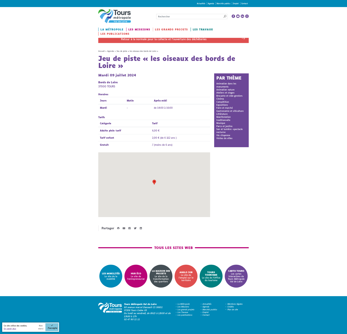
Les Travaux (203, 29)
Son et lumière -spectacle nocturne (229, 130)
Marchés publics (223, 3)
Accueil (101, 51)
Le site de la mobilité (111, 276)
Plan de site (232, 309)
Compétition (222, 101)
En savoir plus (10, 329)
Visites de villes (224, 138)
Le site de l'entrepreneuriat (136, 276)
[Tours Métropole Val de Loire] (114, 16)
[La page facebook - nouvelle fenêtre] (233, 16)
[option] (110, 276)
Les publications (114, 33)
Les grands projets (171, 29)
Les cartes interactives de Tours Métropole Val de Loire (236, 276)
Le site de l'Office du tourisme (211, 276)
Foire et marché (224, 107)
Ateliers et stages (225, 92)
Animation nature (225, 89)
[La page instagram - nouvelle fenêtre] (247, 16)
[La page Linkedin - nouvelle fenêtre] (242, 16)
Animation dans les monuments (226, 85)
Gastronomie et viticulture (230, 110)
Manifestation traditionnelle (223, 118)
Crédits (230, 306)
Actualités (201, 3)
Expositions (222, 104)
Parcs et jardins (224, 126)
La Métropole (111, 29)
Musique (220, 123)
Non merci (40, 327)
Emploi (236, 3)
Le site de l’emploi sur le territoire (186, 276)
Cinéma (220, 98)
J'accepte (52, 328)
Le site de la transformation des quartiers (161, 276)
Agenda (211, 3)
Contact (244, 3)
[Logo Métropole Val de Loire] (110, 312)
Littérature (221, 113)
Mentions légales (235, 304)
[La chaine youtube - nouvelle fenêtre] (238, 16)
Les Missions (139, 29)
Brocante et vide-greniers (229, 95)
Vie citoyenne (223, 135)
